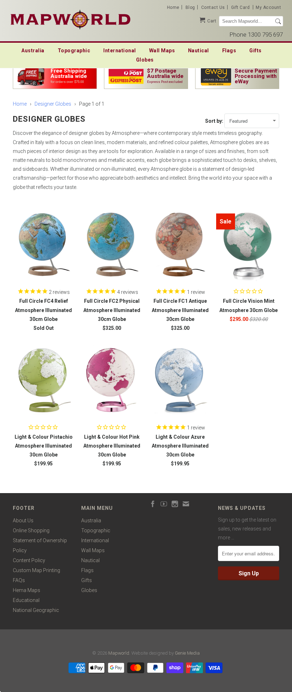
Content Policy (29, 560)
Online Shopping (31, 530)
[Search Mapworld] (278, 21)
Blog (190, 7)
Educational (26, 600)
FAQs (19, 580)
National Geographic (36, 610)
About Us (23, 520)
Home (173, 7)
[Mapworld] (70, 18)
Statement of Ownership (40, 540)
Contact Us (213, 7)
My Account (268, 7)
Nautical (198, 50)
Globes (145, 60)
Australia (33, 50)
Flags (229, 50)
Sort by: (214, 121)
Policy (20, 550)
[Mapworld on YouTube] (164, 504)
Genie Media (187, 653)
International (119, 50)
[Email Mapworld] (186, 504)
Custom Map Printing (36, 570)
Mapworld (118, 653)
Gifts (255, 50)
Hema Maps (26, 590)
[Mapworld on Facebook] (153, 504)
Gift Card (240, 7)
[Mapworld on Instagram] (175, 504)
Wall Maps (162, 50)
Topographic (74, 50)
